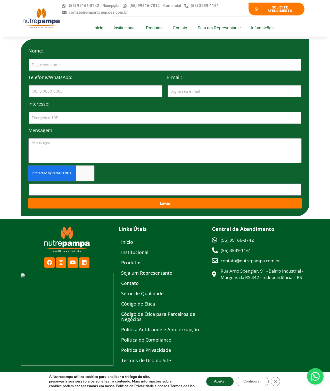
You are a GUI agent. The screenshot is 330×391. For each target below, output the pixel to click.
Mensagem (40, 130)
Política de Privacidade (146, 350)
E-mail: (174, 77)
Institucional (125, 28)
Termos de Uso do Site (146, 360)
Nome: (35, 51)
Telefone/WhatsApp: (50, 77)
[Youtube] (73, 262)
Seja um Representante (219, 28)
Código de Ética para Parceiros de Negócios (158, 316)
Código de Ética (138, 304)
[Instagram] (61, 262)
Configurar (252, 381)
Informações (262, 28)
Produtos (154, 28)
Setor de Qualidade (142, 293)
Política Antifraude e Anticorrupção (160, 329)
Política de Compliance (146, 340)
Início (98, 28)
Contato (180, 28)
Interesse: (39, 104)
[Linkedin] (84, 262)
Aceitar (220, 381)
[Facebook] (49, 262)
